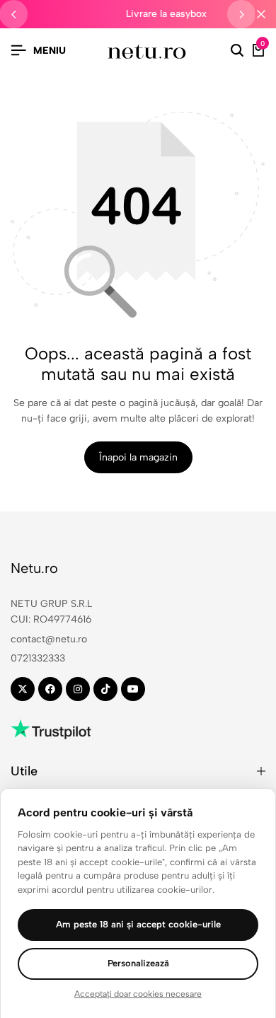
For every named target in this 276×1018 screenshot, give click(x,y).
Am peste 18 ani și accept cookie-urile (138, 924)
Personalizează (138, 963)
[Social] (23, 689)
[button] (241, 14)
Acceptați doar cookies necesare (138, 994)
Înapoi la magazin (138, 457)
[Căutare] (237, 51)
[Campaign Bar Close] (261, 14)
